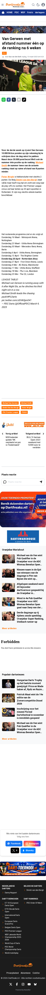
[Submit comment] (41, 482)
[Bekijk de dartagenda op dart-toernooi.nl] (23, 869)
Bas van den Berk (15, 57)
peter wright (26, 408)
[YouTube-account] (29, 984)
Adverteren (26, 973)
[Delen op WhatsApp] (4, 100)
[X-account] (10, 984)
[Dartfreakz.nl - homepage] (15, 4)
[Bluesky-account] (35, 984)
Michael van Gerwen (10, 403)
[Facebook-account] (16, 984)
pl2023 (24, 412)
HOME (10, 12)
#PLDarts (12, 296)
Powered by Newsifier (23, 990)
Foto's (30, 12)
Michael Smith (26, 403)
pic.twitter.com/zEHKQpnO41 (16, 300)
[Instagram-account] (23, 984)
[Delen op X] (14, 100)
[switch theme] (38, 5)
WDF (23, 12)
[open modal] (43, 5)
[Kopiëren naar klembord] (24, 100)
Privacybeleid (12, 973)
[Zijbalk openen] (2, 4)
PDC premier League (10, 412)
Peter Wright (8, 177)
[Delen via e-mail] (19, 100)
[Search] (33, 4)
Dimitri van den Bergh (26, 180)
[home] (3, 12)
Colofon (36, 973)
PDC (17, 12)
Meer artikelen (9, 628)
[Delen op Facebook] (9, 100)
